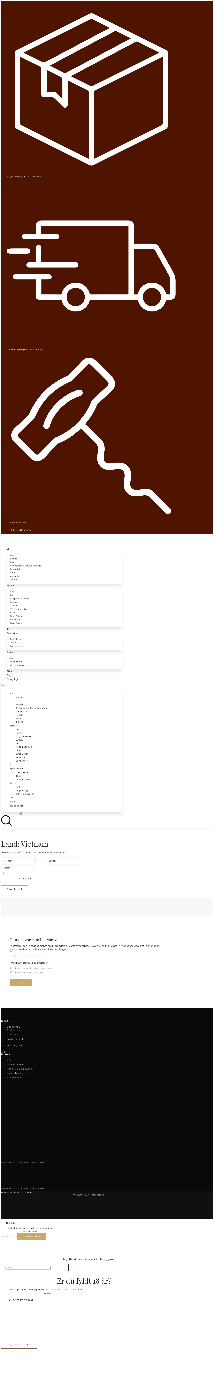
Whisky (13, 602)
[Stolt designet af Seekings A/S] (174, 1217)
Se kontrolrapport (96, 1195)
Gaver (10, 652)
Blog (9, 675)
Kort (12, 658)
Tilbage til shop (31, 1236)
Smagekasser (17, 646)
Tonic (13, 642)
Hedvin (13, 572)
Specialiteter (13, 633)
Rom (12, 595)
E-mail (13, 951)
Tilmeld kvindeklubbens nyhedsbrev (32, 972)
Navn (15, 955)
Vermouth (15, 619)
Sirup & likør (16, 616)
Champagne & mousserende (25, 565)
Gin (12, 591)
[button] (61, 685)
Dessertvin (15, 569)
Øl (8, 629)
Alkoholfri (14, 576)
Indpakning (16, 661)
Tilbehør (14, 579)
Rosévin (14, 562)
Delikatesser (16, 639)
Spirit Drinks (16, 623)
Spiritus (10, 585)
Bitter (12, 612)
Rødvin (13, 555)
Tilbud (10, 671)
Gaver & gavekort (19, 665)
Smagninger (13, 679)
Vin (8, 549)
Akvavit (13, 605)
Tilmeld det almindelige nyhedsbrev (32, 968)
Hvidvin (13, 558)
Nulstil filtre (14, 888)
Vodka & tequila (18, 609)
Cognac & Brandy (19, 598)
